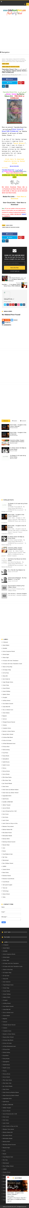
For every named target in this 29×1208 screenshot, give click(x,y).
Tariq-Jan (5, 888)
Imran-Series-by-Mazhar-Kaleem (10, 66)
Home (3, 59)
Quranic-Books (6, 869)
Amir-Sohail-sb (6, 679)
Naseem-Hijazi (6, 845)
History (4, 768)
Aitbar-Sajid (6, 657)
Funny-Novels (6, 756)
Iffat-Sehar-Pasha (7, 777)
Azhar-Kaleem (6, 713)
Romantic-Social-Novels (8, 878)
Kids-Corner (6, 814)
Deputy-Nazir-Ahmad (8, 734)
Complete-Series (7, 728)
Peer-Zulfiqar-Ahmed (8, 863)
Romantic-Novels (7, 875)
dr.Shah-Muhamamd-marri (9, 743)
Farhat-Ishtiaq (6, 749)
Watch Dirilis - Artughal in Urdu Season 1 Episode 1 (18, 425)
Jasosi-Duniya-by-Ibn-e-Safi (9, 811)
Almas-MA (5, 676)
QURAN (4, 866)
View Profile (8, 301)
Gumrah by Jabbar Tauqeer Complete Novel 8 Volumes (17, 440)
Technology (6, 891)
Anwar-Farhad (6, 688)
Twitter (10, 82)
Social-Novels (6, 881)
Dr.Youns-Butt (6, 746)
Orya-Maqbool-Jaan (8, 854)
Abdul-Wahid (6, 645)
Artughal (5, 697)
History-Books (6, 771)
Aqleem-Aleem (6, 694)
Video (4, 897)
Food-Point (5, 752)
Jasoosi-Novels (6, 808)
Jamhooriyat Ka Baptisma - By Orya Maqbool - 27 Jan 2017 (17, 578)
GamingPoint (6, 759)
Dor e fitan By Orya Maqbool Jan (16, 570)
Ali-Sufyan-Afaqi (7, 670)
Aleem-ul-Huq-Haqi (7, 666)
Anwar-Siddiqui (6, 691)
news (4, 848)
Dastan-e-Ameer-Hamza (9, 731)
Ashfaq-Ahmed (6, 700)
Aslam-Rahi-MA (6, 706)
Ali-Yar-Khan (6, 673)
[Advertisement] (14, 32)
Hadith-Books (6, 762)
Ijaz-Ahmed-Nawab (7, 783)
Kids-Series (5, 817)
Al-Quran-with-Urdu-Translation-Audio (12, 663)
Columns (5, 725)
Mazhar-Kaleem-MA (7, 829)
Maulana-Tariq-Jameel (8, 826)
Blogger (7, 320)
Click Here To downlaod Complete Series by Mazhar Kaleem (14, 161)
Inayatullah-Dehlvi (7, 795)
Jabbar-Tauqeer (7, 805)
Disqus (15, 320)
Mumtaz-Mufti (6, 838)
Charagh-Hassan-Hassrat (9, 722)
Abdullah (5, 648)
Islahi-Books (6, 799)
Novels (4, 851)
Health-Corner (6, 765)
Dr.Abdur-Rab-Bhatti (8, 737)
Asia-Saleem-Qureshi (8, 703)
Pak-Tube (5, 857)
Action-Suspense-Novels (9, 651)
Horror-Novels (6, 774)
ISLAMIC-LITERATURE (8, 802)
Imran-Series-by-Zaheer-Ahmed (10, 792)
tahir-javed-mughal (7, 885)
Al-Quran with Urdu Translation (10, 660)
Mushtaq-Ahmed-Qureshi (9, 842)
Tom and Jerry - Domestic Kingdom (17, 593)
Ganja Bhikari (19, 143)
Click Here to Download (18, 198)
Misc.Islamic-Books (7, 832)
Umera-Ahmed (6, 894)
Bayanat (5, 716)
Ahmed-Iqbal (6, 654)
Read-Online (6, 872)
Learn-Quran (6, 820)
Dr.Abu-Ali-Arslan (7, 740)
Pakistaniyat (6, 860)
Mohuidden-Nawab (7, 835)
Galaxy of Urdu (6, 1206)
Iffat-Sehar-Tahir (7, 780)
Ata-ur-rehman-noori (8, 709)
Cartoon (5, 719)
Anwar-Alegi (6, 685)
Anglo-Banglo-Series (8, 682)
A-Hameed (5, 642)
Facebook (10, 79)
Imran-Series (9, 59)
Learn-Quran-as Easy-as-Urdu (10, 823)
